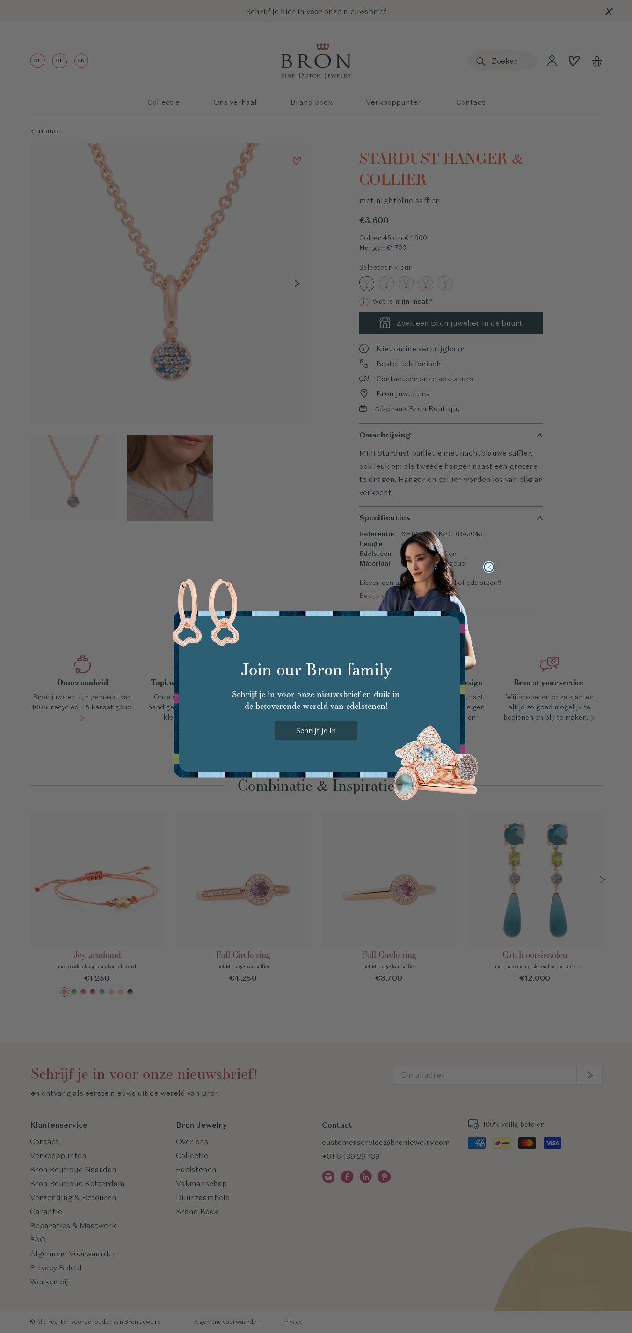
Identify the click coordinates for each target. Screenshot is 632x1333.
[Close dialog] (489, 567)
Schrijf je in (316, 730)
